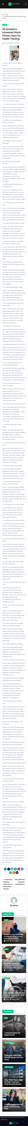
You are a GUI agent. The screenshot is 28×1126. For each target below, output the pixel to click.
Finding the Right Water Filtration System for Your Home (13, 1057)
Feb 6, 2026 (15, 941)
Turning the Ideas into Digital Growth (12, 1034)
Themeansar (4, 1119)
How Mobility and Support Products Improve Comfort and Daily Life (14, 995)
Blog (6, 1018)
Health (4, 25)
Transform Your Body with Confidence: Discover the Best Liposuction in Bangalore (13, 938)
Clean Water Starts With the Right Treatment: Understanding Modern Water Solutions (13, 1083)
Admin (8, 43)
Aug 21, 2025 (15, 999)
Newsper (20, 1117)
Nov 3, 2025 (15, 970)
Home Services (9, 1042)
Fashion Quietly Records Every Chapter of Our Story (13, 1107)
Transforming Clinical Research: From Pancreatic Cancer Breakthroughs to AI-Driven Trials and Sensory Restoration (14, 968)
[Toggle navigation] (3, 4)
